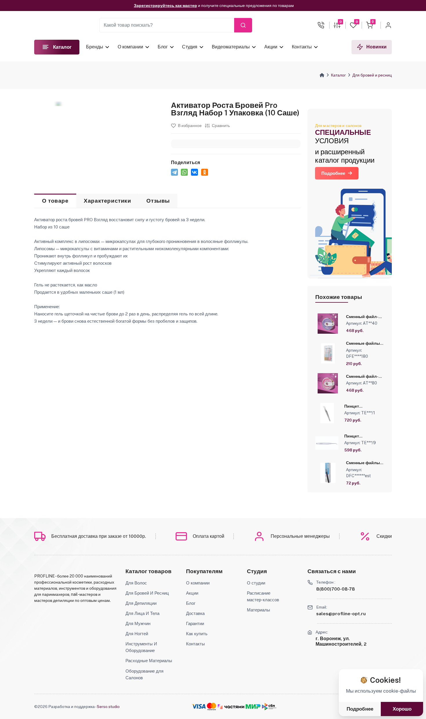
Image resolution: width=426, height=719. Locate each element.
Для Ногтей (136, 633)
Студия (189, 47)
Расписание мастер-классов (263, 596)
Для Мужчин (137, 623)
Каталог (338, 75)
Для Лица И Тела (142, 613)
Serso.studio (108, 706)
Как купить (196, 633)
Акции (270, 47)
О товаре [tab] (55, 201)
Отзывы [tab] (158, 201)
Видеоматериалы (231, 47)
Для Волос (136, 582)
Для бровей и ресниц (372, 75)
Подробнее (333, 173)
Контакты (302, 47)
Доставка (195, 613)
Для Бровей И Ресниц (147, 592)
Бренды (94, 47)
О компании (130, 47)
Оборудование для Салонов (144, 674)
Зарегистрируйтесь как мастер (165, 3)
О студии (256, 582)
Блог (162, 47)
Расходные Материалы (148, 660)
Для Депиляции (140, 603)
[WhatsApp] (184, 172)
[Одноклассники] (204, 172)
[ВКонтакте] (194, 172)
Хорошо (402, 709)
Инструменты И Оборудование (141, 647)
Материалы (258, 609)
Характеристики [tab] (107, 201)
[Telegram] (174, 172)
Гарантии (195, 623)
